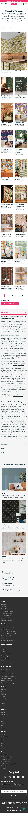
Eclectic (3, 696)
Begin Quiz (13, 4)
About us (3, 649)
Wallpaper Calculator (6, 620)
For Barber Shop (5, 759)
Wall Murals (4, 607)
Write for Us (4, 638)
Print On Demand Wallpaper (8, 631)
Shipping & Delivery (6, 654)
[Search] (18, 4)
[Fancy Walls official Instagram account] (5, 777)
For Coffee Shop (5, 761)
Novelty (3, 703)
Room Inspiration (5, 669)
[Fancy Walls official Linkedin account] (22, 777)
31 (22, 296)
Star (2, 725)
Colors (4, 493)
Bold (2, 692)
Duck (2, 716)
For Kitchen (4, 766)
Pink (2, 739)
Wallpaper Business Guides (8, 640)
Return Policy (4, 656)
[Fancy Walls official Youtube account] (18, 777)
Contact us (4, 651)
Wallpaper (3, 604)
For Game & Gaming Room (8, 764)
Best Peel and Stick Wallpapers (9, 683)
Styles (4, 525)
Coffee (3, 712)
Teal (2, 746)
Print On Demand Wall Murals (8, 633)
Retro (2, 705)
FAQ (2, 647)
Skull (2, 721)
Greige (3, 734)
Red (2, 743)
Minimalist (3, 701)
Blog (2, 660)
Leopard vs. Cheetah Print (7, 674)
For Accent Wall (5, 755)
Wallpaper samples (6, 618)
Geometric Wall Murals (10, 303)
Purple (2, 741)
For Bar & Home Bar (6, 757)
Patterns (3, 709)
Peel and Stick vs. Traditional (8, 676)
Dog (2, 719)
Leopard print (4, 714)
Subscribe (14, 796)
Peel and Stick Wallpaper (7, 611)
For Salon (3, 768)
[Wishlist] (21, 4)
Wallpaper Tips (5, 672)
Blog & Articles (6, 667)
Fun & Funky (4, 699)
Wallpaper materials (6, 663)
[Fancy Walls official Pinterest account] (14, 777)
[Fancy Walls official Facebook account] (9, 777)
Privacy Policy (19, 807)
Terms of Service (9, 807)
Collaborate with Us (6, 636)
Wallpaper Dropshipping (7, 627)
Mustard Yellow (5, 737)
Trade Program (5, 629)
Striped (3, 728)
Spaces (3, 752)
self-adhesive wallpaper (8, 357)
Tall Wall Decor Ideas (6, 681)
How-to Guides (5, 658)
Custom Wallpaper (6, 615)
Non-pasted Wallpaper (7, 613)
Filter (4, 28)
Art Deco (3, 690)
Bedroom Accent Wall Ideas (8, 678)
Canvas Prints (4, 609)
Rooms (4, 557)
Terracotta (3, 748)
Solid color (4, 723)
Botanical (3, 694)
